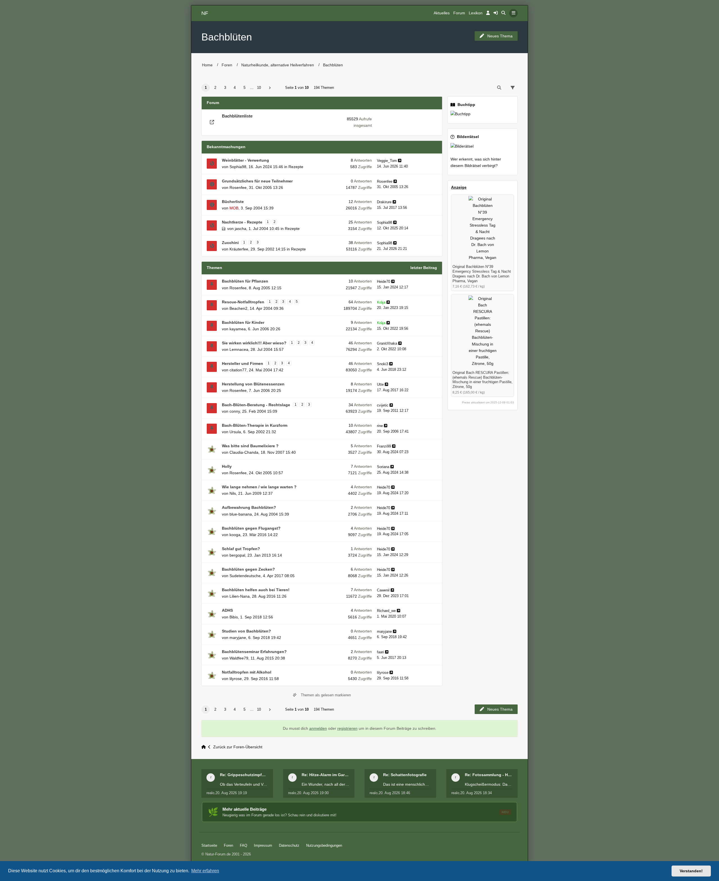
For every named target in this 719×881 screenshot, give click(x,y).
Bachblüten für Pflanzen (245, 281)
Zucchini (230, 242)
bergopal (237, 555)
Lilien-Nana (239, 596)
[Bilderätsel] (482, 146)
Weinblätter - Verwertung (245, 160)
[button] (270, 88)
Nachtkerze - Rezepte (242, 222)
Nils (232, 493)
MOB (233, 208)
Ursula (235, 432)
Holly (227, 466)
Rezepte (295, 166)
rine (380, 426)
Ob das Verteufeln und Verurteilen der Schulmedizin (244, 784)
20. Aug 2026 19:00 (313, 793)
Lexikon (476, 13)
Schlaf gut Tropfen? (241, 548)
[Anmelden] (488, 13)
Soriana (383, 467)
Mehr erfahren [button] (205, 870)
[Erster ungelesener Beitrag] (212, 164)
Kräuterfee (238, 249)
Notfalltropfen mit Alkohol (246, 672)
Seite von (297, 87)
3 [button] (225, 87)
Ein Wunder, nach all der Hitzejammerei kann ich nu (326, 784)
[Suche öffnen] (503, 13)
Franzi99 (384, 446)
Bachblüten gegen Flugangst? (251, 528)
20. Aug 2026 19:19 (231, 793)
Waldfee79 (238, 658)
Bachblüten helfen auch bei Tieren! (256, 590)
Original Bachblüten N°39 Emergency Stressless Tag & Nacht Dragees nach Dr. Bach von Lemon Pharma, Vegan (481, 274)
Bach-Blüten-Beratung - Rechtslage (256, 405)
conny (234, 411)
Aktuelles (442, 13)
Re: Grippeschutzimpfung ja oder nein (244, 774)
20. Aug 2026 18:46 (394, 793)
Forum (459, 13)
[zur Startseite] (204, 747)
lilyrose (235, 678)
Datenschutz (289, 845)
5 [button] (244, 87)
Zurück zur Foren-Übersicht (237, 747)
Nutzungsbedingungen (324, 845)
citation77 (238, 370)
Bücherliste (233, 201)
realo (210, 793)
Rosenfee (238, 187)
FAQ (243, 845)
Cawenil (383, 590)
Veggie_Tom (387, 161)
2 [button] (215, 87)
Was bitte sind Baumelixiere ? (250, 446)
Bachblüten (226, 37)
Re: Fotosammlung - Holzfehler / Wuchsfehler (489, 774)
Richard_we (386, 611)
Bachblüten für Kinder (243, 322)
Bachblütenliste (237, 116)
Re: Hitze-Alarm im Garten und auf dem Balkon (326, 774)
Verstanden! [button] (691, 871)
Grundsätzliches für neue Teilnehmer (257, 181)
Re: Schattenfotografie (405, 774)
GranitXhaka (387, 343)
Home (207, 65)
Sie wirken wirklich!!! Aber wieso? (254, 343)
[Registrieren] (495, 13)
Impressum (263, 845)
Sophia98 (237, 166)
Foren (227, 65)
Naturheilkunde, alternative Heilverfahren (277, 65)
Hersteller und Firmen (242, 363)
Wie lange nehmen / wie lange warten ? (259, 487)
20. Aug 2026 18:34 (476, 793)
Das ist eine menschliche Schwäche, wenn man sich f (407, 784)
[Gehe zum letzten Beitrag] (399, 161)
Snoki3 (382, 364)
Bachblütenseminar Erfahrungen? (254, 651)
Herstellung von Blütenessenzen (253, 384)
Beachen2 (238, 308)
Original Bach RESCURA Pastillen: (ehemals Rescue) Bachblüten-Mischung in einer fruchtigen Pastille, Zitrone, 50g (482, 380)
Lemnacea (238, 349)
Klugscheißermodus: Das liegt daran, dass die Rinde (489, 784)
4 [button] (235, 87)
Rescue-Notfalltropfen (243, 302)
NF (204, 13)
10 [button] (259, 87)
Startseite (209, 845)
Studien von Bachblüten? (246, 631)
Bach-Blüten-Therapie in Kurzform (254, 425)
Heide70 (383, 281)
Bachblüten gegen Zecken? (248, 569)
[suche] (499, 88)
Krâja (381, 302)
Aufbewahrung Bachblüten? (249, 507)
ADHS (227, 610)
